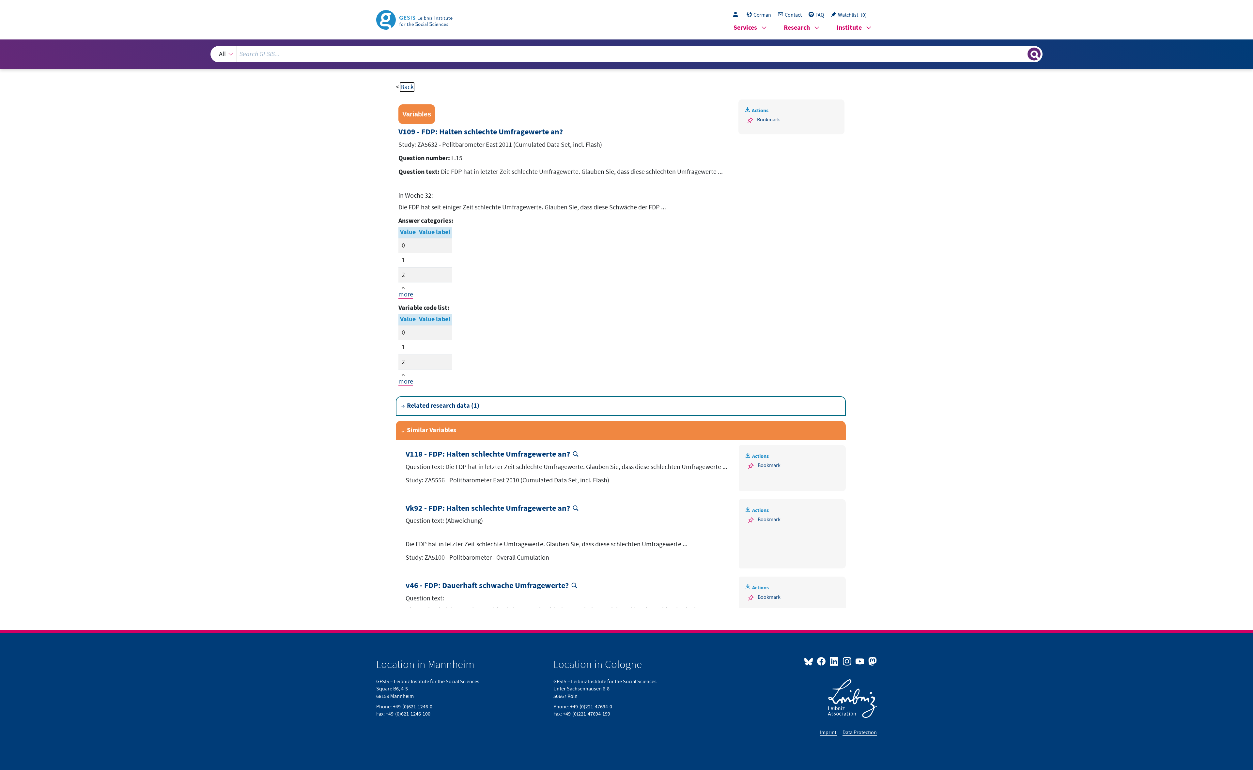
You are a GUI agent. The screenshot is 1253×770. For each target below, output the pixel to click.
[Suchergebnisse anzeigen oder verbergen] (1034, 54)
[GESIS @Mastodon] (872, 661)
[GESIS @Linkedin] (834, 661)
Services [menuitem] (745, 27)
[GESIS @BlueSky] (809, 661)
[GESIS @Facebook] (821, 661)
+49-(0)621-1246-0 (412, 706)
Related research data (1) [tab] (443, 405)
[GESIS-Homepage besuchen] (415, 19)
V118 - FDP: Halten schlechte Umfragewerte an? (488, 454)
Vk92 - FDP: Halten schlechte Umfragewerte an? (488, 508)
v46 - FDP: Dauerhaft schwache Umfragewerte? (487, 586)
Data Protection (860, 732)
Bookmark (768, 119)
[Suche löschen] (1022, 53)
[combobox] (626, 54)
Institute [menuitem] (849, 27)
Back (407, 87)
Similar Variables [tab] (431, 430)
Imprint (828, 732)
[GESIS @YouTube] (860, 661)
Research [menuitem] (797, 27)
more (405, 294)
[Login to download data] (737, 15)
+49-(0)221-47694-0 (591, 706)
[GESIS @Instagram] (847, 661)
